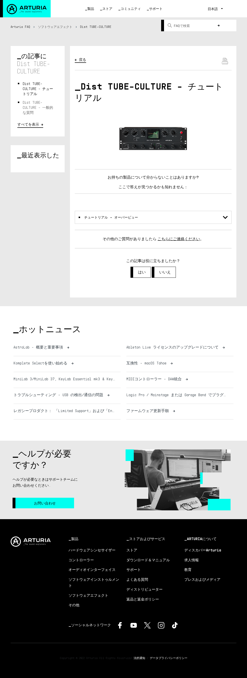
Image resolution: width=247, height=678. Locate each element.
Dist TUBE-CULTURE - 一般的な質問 (38, 107)
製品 (90, 8)
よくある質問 (137, 579)
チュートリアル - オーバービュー (111, 217)
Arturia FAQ (20, 27)
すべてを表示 (28, 124)
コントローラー (81, 560)
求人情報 (191, 560)
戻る (82, 59)
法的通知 (139, 658)
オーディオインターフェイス (92, 569)
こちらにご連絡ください (179, 239)
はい (142, 272)
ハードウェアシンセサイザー (92, 550)
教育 (188, 569)
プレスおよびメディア (202, 579)
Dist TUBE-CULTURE (95, 27)
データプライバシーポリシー (168, 658)
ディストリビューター (144, 589)
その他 (74, 605)
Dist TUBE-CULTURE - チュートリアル (38, 88)
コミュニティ (131, 8)
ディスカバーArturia (202, 550)
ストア (107, 8)
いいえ (165, 272)
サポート (156, 8)
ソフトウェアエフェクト (55, 27)
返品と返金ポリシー (142, 599)
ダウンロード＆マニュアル (148, 560)
